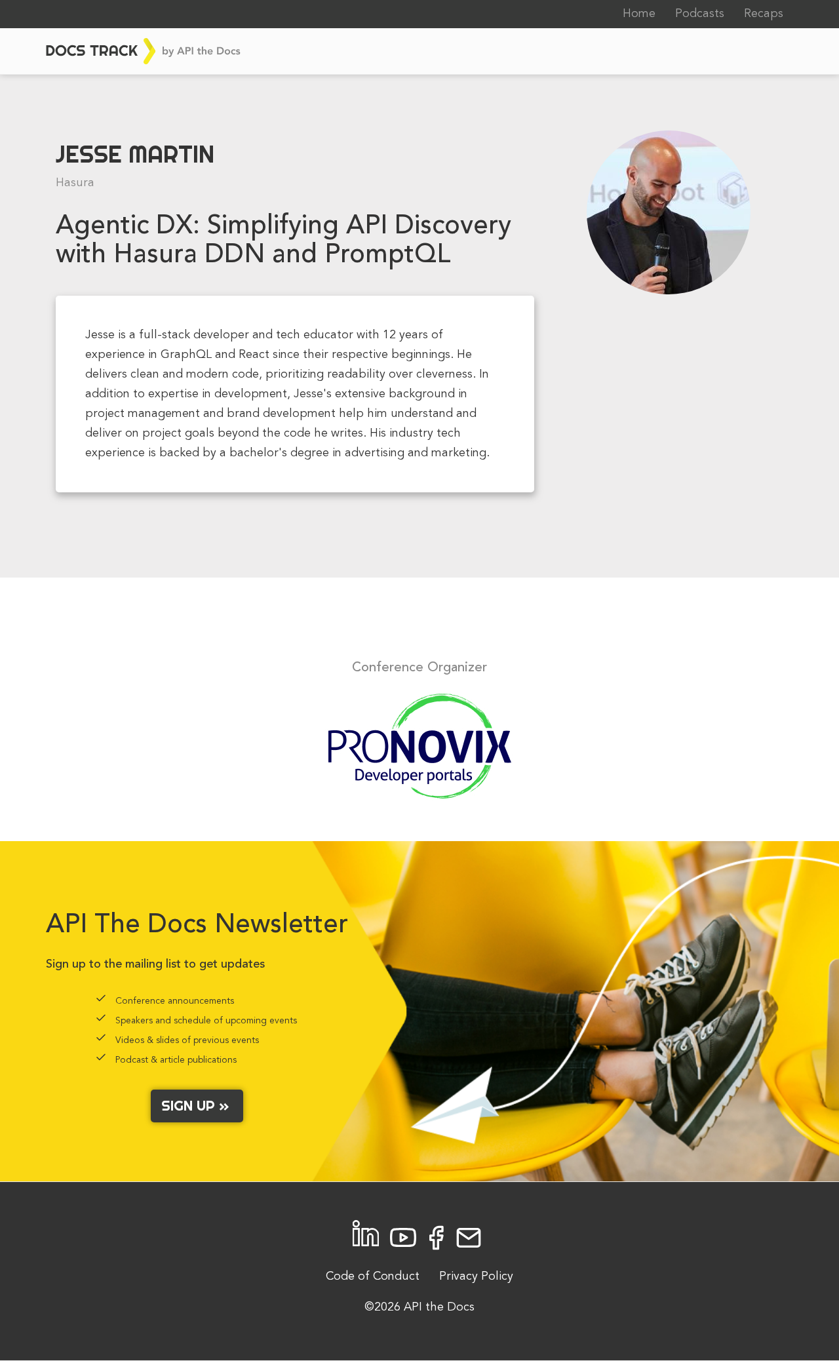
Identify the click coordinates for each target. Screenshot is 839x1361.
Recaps (763, 14)
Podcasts (699, 14)
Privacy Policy (476, 1276)
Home (639, 14)
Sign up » (197, 1105)
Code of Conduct (373, 1276)
